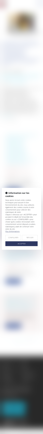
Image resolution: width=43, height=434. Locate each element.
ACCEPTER (21, 244)
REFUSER (30, 237)
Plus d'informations (12, 231)
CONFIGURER (13, 237)
